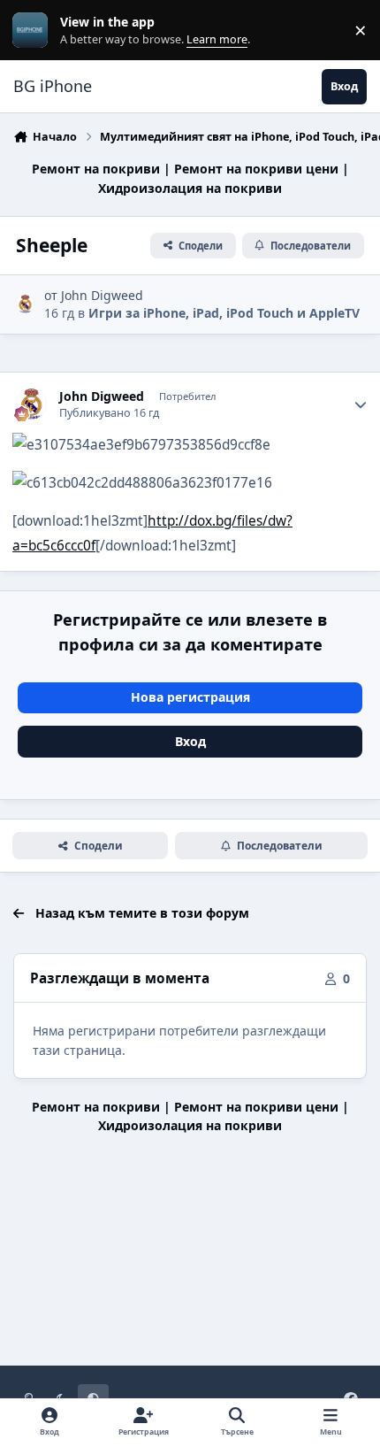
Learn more (34, 30)
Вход (190, 741)
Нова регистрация (190, 697)
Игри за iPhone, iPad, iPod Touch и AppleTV (224, 312)
